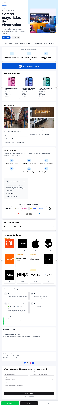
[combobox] (29, 379)
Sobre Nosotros (8, 43)
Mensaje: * (6, 382)
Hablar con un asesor (11, 196)
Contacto (51, 43)
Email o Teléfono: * (33, 371)
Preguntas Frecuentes (25, 43)
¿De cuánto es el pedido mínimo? (12, 226)
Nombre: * (6, 371)
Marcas (45, 43)
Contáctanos (16, 37)
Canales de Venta (37, 43)
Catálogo (16, 43)
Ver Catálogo (6, 37)
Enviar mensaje (29, 393)
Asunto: (5, 377)
